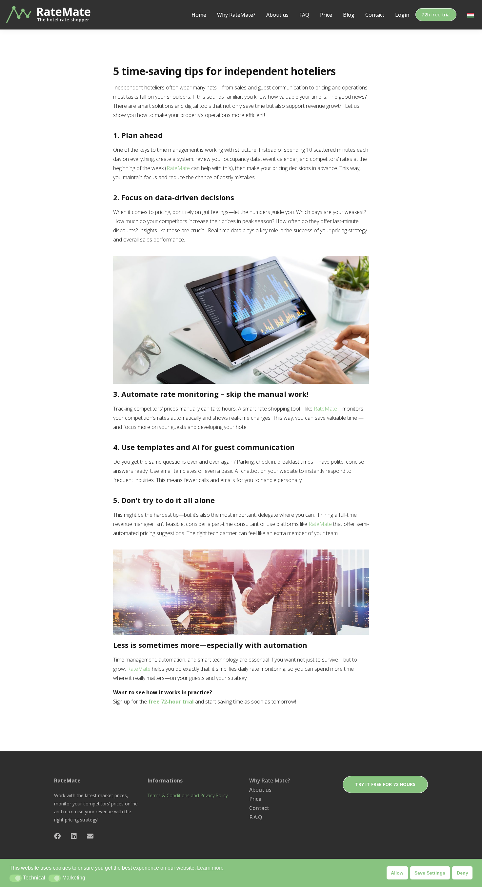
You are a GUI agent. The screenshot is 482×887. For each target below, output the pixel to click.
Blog (348, 14)
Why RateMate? (236, 14)
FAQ (304, 14)
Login (402, 14)
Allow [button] (397, 873)
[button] (16, 878)
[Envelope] (90, 836)
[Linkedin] (73, 836)
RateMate (178, 168)
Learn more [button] (210, 868)
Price (326, 14)
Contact (374, 14)
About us (277, 14)
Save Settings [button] (429, 873)
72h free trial (436, 14)
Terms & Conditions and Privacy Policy (188, 795)
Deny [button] (462, 873)
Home (198, 14)
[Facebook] (57, 836)
